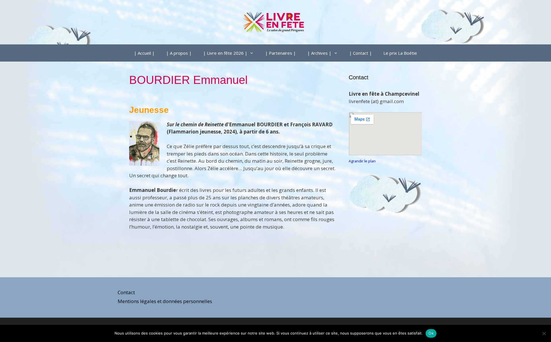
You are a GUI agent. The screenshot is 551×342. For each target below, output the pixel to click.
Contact (126, 292)
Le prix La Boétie (400, 53)
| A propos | (179, 53)
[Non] (544, 333)
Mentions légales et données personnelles (165, 301)
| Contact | (360, 53)
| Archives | (319, 53)
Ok (431, 333)
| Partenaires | (280, 53)
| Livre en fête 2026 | (225, 53)
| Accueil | (144, 53)
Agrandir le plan (362, 161)
